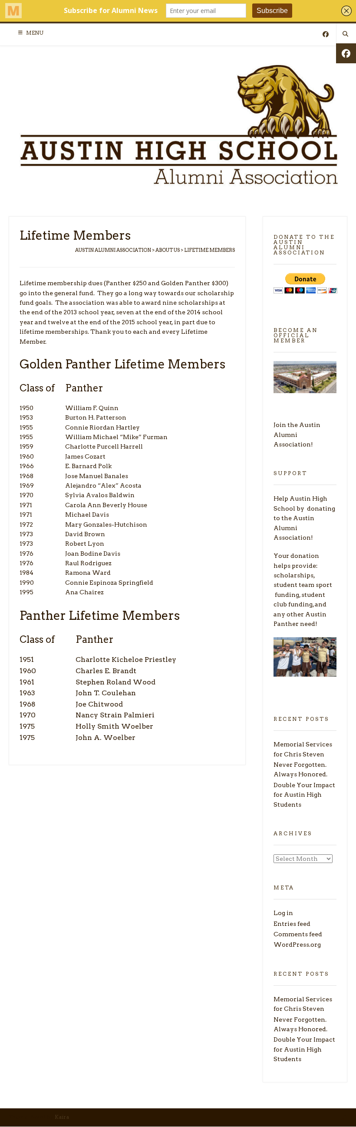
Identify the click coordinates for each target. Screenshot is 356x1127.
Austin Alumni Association (113, 250)
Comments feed (298, 934)
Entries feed (292, 923)
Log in (283, 912)
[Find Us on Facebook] (326, 34)
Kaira (62, 1117)
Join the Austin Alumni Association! (297, 434)
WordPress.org (297, 944)
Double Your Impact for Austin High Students (304, 795)
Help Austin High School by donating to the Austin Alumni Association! (304, 518)
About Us (167, 250)
